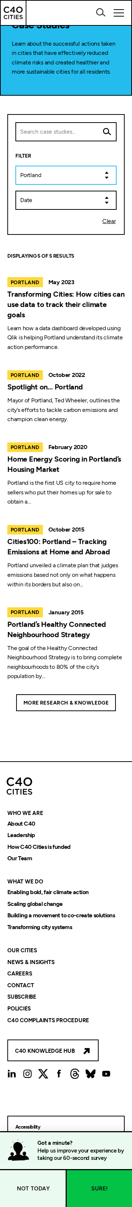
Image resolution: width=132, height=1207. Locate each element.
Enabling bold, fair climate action (47, 892)
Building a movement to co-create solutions (61, 915)
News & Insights (30, 962)
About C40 (21, 823)
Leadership (21, 835)
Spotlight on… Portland (45, 386)
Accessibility (27, 1127)
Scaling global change (35, 903)
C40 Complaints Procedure (48, 1020)
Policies (19, 1008)
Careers (19, 974)
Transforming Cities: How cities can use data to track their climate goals (66, 304)
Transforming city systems (39, 927)
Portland (25, 282)
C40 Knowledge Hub (45, 1051)
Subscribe (21, 997)
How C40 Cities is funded (39, 846)
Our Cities (22, 950)
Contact (20, 985)
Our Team (19, 858)
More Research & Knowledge (66, 703)
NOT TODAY (33, 1188)
